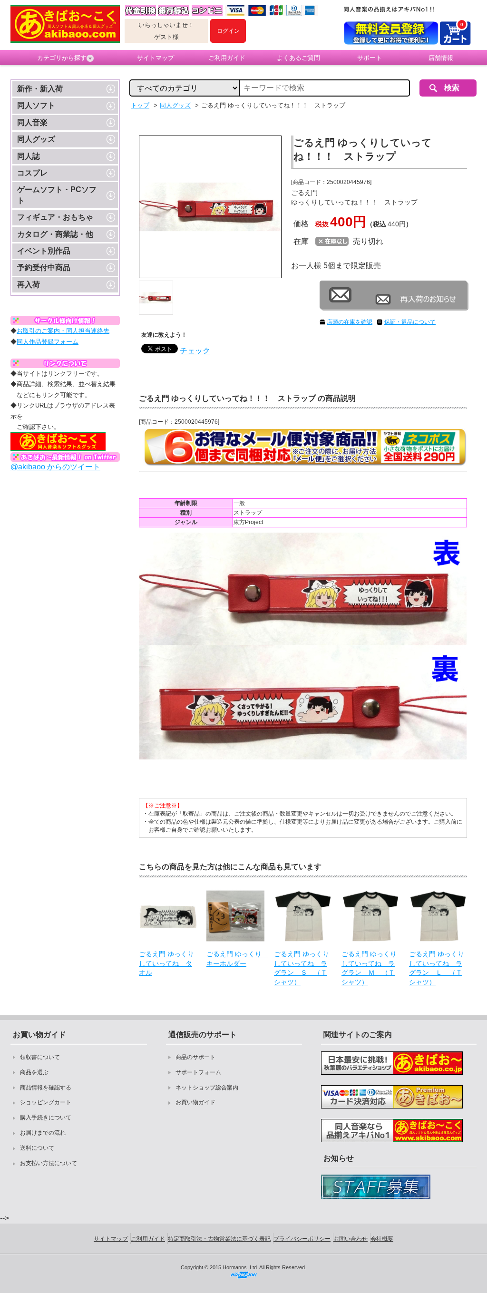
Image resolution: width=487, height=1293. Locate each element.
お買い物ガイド (195, 1102)
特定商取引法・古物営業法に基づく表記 (219, 1239)
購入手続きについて (45, 1117)
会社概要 (381, 1239)
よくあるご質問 (298, 57)
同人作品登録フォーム (47, 341)
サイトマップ (155, 57)
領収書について (40, 1057)
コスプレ (32, 173)
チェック (195, 351)
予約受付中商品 (43, 267)
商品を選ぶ (34, 1072)
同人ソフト (36, 105)
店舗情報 (441, 57)
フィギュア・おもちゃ (55, 217)
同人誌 (28, 156)
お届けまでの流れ (43, 1132)
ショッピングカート (45, 1102)
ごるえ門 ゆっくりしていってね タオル (166, 963)
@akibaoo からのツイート (55, 467)
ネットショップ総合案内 (206, 1087)
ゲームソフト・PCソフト (57, 194)
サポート (369, 57)
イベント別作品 (43, 251)
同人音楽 (32, 122)
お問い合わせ (350, 1239)
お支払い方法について (48, 1163)
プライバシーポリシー (302, 1239)
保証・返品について (410, 322)
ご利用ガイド (226, 57)
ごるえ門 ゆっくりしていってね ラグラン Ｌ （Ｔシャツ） (436, 968)
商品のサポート (195, 1057)
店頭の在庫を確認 (349, 322)
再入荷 (28, 285)
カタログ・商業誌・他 (55, 234)
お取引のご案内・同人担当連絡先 (63, 330)
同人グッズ (36, 139)
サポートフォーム (198, 1072)
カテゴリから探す (62, 57)
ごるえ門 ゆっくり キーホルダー (235, 958)
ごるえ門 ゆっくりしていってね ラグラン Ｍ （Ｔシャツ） (369, 968)
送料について (37, 1148)
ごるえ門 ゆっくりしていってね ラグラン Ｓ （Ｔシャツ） (301, 968)
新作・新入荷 (40, 89)
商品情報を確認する (45, 1087)
